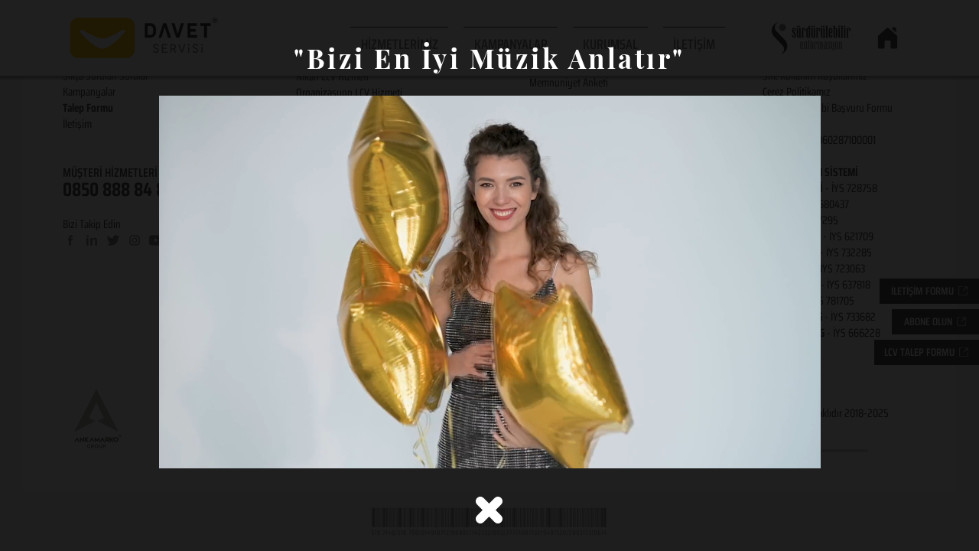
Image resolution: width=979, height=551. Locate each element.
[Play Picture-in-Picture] (774, 448)
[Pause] (179, 448)
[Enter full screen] (800, 448)
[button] (489, 510)
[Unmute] (205, 448)
